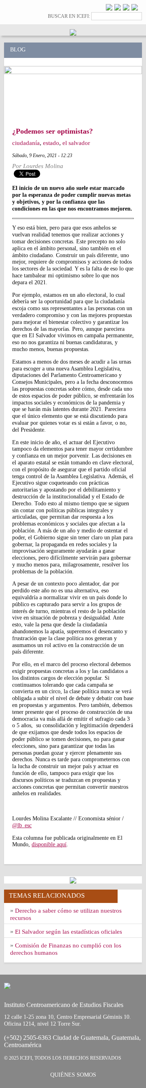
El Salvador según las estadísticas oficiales (68, 931)
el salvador (76, 143)
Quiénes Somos (73, 1075)
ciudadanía (26, 143)
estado (51, 143)
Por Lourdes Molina (37, 166)
